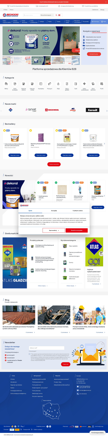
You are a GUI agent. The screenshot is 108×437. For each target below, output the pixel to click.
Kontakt (79, 376)
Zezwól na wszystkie (76, 230)
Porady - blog (57, 382)
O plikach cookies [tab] (78, 210)
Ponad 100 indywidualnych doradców (19, 6)
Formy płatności (36, 385)
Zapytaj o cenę (14, 155)
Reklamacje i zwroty (37, 393)
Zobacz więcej (41, 285)
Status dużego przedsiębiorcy (18, 393)
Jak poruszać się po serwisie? (61, 379)
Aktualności (14, 382)
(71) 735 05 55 (83, 393)
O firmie (5, 9)
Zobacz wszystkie (54, 164)
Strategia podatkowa (16, 390)
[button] (6, 21)
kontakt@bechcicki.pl (85, 390)
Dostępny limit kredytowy (67, 6)
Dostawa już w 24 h (43, 6)
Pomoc (11, 9)
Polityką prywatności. (40, 358)
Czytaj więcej (95, 284)
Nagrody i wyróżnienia (16, 385)
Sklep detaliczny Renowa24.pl (62, 385)
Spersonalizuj (53, 230)
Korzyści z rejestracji (37, 396)
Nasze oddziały (47, 400)
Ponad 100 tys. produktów (91, 6)
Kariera (12, 387)
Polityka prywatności (37, 382)
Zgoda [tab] (30, 210)
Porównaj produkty (97, 432)
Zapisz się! (65, 364)
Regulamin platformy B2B (39, 379)
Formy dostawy (36, 390)
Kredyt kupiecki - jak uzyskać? (40, 387)
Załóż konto (95, 9)
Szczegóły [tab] (54, 210)
